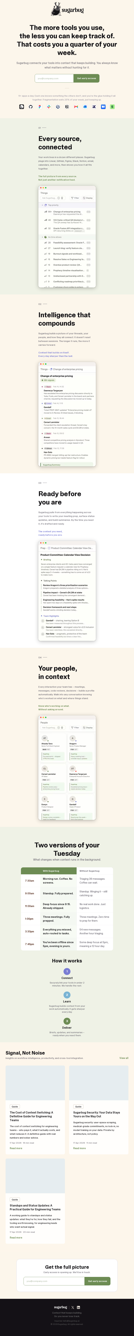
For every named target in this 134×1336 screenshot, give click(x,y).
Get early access (86, 78)
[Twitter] (72, 1307)
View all (124, 1058)
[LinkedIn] (78, 1307)
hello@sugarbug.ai (71, 1321)
